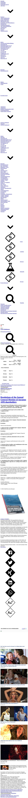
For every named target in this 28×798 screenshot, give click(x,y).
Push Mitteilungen (4, 387)
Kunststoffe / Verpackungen (6, 194)
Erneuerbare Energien (5, 174)
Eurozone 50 (3, 52)
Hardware (3, 183)
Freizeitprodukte (4, 177)
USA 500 (2, 50)
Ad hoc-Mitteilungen (5, 19)
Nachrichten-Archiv (8, 792)
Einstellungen (3, 309)
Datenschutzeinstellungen (6, 793)
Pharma (2, 204)
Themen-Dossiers (4, 31)
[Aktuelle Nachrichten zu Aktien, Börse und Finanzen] (6, 331)
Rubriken (2, 16)
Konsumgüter (3, 191)
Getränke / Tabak (4, 180)
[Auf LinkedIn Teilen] (10, 587)
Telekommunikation (5, 209)
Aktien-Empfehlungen (13, 790)
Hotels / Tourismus (4, 185)
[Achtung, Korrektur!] (13, 517)
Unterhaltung (3, 210)
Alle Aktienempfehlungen (6, 26)
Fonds (21, 241)
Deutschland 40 (4, 44)
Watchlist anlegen (4, 312)
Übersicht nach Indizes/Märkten (7, 43)
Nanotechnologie (4, 199)
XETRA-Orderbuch (5, 122)
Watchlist (22, 302)
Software (2, 206)
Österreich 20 (3, 56)
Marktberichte (3, 23)
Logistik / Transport (5, 195)
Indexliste (2, 137)
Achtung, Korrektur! (5, 518)
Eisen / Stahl (3, 171)
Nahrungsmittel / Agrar (5, 201)
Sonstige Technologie (5, 208)
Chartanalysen (3, 27)
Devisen (21, 281)
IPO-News (3, 28)
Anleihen (22, 251)
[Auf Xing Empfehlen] (10, 577)
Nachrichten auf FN (5, 4)
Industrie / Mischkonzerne (6, 188)
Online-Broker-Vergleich (6, 111)
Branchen (2, 69)
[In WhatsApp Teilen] (10, 597)
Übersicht (2, 123)
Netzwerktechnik (4, 202)
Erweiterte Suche (4, 95)
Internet (2, 189)
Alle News (3, 5)
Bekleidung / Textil (4, 167)
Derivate (22, 261)
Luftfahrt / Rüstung (4, 196)
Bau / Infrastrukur (4, 166)
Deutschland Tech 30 (5, 48)
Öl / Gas (2, 203)
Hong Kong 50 (4, 58)
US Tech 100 (3, 51)
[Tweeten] (10, 567)
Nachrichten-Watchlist (5, 306)
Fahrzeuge (3, 175)
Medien (2, 82)
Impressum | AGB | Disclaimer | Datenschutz (10, 795)
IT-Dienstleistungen (5, 190)
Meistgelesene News (5, 21)
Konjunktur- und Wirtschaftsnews (7, 22)
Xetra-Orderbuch (10, 789)
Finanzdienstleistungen (5, 176)
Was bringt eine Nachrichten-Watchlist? (9, 311)
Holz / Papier (3, 184)
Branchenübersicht (4, 70)
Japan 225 (3, 57)
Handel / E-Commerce (5, 182)
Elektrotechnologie (4, 173)
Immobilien (3, 187)
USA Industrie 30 (4, 49)
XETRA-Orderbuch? (5, 124)
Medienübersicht (4, 83)
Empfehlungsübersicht (5, 25)
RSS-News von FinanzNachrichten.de (8, 796)
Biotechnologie (4, 168)
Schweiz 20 (3, 55)
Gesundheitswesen (4, 178)
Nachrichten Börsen (5, 790)
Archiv (2, 84)
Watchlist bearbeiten (5, 308)
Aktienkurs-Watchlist (5, 307)
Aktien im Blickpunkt (5, 18)
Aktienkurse (3, 106)
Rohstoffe (3, 205)
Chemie (2, 169)
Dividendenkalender (5, 110)
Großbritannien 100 (5, 53)
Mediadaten (13, 793)
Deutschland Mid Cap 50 (6, 46)
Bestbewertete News (5, 20)
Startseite (2, 1)
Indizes (2, 42)
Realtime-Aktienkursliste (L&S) (7, 109)
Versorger (2, 211)
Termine (2, 29)
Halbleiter (3, 181)
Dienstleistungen (4, 170)
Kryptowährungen (4, 282)
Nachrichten (3, 2)
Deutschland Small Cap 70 (6, 45)
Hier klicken (3, 547)
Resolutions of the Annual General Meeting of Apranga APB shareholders (13, 399)
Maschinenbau (4, 197)
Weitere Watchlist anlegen (6, 305)
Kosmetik (2, 192)
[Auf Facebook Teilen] (10, 557)
